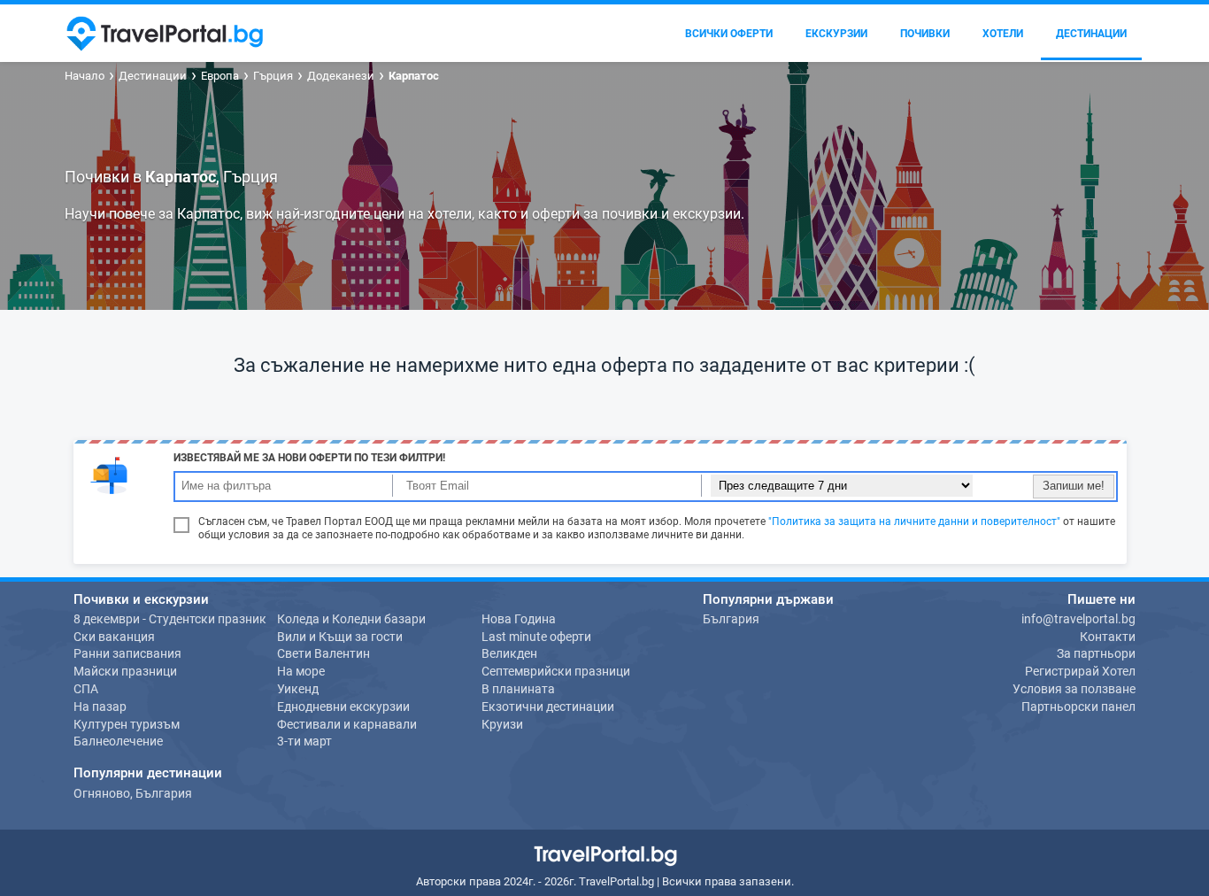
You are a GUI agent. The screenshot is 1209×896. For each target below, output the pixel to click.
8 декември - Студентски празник (169, 619)
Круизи (502, 724)
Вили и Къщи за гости (340, 637)
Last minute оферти (536, 637)
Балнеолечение (118, 741)
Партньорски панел (1078, 706)
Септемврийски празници (555, 671)
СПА (85, 689)
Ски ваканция (114, 637)
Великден (509, 653)
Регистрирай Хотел (1080, 671)
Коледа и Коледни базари (351, 619)
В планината (518, 689)
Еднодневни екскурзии (343, 706)
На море (301, 671)
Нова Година (518, 619)
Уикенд (298, 689)
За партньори (1096, 653)
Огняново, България (132, 793)
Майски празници (125, 671)
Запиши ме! (1074, 485)
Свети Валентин (323, 653)
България (731, 619)
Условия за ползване (1074, 689)
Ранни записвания (127, 653)
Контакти (1108, 637)
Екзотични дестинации (547, 706)
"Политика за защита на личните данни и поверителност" (914, 521)
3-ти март (304, 741)
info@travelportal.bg (1078, 619)
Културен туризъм (126, 724)
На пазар (100, 706)
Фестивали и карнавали (347, 724)
